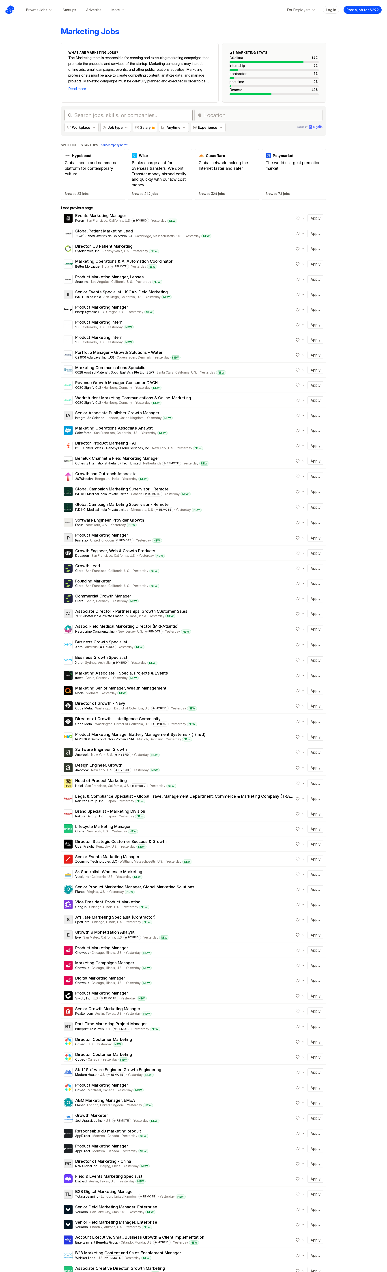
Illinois (107, 907)
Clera (79, 571)
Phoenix (96, 1227)
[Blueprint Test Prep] (68, 1026)
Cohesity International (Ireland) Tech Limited (108, 463)
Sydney (90, 662)
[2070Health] (68, 476)
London (112, 418)
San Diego (111, 297)
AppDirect (82, 1136)
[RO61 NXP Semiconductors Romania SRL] (68, 736)
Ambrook (82, 754)
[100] (68, 324)
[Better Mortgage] (68, 264)
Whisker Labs (85, 1258)
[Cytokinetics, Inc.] (68, 248)
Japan (111, 801)
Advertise (93, 10)
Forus (79, 525)
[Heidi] (68, 783)
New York (159, 448)
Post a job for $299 (362, 10)
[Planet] (68, 889)
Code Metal (84, 708)
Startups (69, 10)
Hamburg (110, 387)
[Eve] (68, 934)
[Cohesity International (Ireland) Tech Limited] (68, 460)
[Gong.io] (68, 904)
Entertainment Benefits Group (96, 1242)
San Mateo (91, 937)
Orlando (127, 1242)
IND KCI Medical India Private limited (102, 494)
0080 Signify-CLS (88, 387)
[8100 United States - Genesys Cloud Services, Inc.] (68, 445)
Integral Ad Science (89, 418)
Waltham (126, 861)
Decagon (82, 555)
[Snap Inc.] (68, 279)
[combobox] (262, 115)
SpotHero (82, 922)
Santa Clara (165, 372)
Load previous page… (78, 208)
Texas (110, 1013)
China (116, 1166)
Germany (125, 387)
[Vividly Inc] (68, 995)
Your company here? (114, 145)
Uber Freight (84, 846)
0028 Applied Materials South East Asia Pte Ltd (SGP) (114, 372)
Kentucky (103, 846)
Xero (79, 647)
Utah (115, 1212)
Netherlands (152, 463)
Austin (99, 1013)
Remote (121, 266)
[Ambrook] (68, 752)
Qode (79, 693)
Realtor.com (84, 1013)
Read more (77, 88)
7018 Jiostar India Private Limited (99, 616)
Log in (331, 10)
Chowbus (82, 952)
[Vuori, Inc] (68, 874)
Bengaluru (102, 479)
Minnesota (138, 509)
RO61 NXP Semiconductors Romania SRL (105, 739)
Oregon (112, 312)
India (105, 266)
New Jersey (126, 631)
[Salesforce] (68, 430)
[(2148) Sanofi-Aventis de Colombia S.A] (68, 233)
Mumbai (131, 616)
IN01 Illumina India (88, 297)
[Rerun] (68, 218)
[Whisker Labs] (68, 1255)
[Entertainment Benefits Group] (68, 1239)
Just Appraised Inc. (89, 1120)
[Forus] (68, 522)
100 (77, 327)
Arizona (109, 1227)
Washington (103, 708)
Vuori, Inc (82, 877)
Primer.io (81, 540)
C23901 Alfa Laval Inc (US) (94, 357)
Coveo (80, 1044)
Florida (140, 1242)
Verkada (81, 1212)
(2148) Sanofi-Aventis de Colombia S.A (103, 236)
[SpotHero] (68, 919)
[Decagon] (68, 553)
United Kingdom (131, 418)
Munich (142, 739)
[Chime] (68, 828)
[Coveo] (68, 1041)
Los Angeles (100, 282)
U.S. (128, 220)
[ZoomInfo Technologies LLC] (68, 859)
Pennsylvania (112, 251)
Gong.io (81, 907)
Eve (78, 937)
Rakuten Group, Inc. (89, 801)
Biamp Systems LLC (89, 312)
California (116, 220)
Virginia (92, 892)
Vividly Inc (82, 998)
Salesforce (83, 433)
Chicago (95, 907)
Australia (91, 647)
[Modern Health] (68, 1072)
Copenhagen (126, 357)
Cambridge (143, 236)
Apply (315, 218)
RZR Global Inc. (86, 1166)
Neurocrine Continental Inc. (95, 631)
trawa (79, 678)
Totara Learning (87, 1196)
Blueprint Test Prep (89, 1029)
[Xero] (68, 644)
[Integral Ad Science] (68, 415)
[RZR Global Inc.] (68, 1163)
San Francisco (96, 220)
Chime (79, 831)
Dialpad (81, 1181)
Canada (136, 494)
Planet (80, 892)
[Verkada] (68, 1209)
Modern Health (86, 1074)
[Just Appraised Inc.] (68, 1118)
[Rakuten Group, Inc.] (68, 798)
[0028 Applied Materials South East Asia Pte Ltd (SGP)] (68, 369)
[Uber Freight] (68, 844)
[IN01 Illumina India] (68, 294)
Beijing (105, 1166)
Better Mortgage (87, 266)
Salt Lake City (100, 1212)
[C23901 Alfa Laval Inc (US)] (68, 354)
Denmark (144, 357)
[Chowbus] (68, 950)
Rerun (79, 220)
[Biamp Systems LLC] (68, 309)
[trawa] (68, 675)
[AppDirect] (68, 1133)
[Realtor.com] (68, 1011)
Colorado (90, 327)
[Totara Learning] (68, 1194)
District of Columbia (128, 708)
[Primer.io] (68, 537)
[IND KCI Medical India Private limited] (68, 491)
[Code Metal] (68, 705)
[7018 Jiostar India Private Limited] (68, 613)
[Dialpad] (68, 1178)
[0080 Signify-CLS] (68, 385)
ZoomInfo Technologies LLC (96, 861)
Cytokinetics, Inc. (87, 251)
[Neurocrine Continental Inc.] (68, 629)
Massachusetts (164, 236)
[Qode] (68, 690)
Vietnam (92, 693)
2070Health (84, 479)
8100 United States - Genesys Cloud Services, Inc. (112, 448)
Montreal (94, 1090)
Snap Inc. (82, 282)
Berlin (90, 601)
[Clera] (68, 568)
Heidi (79, 786)
